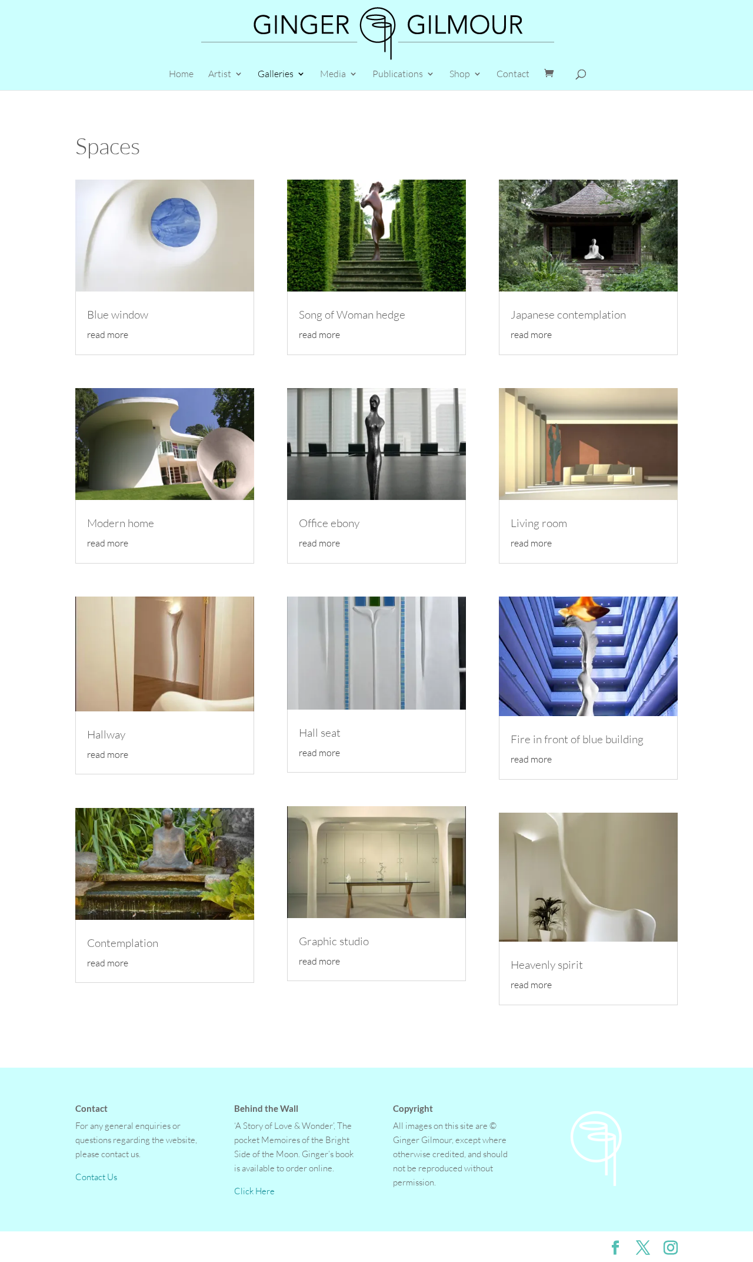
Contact (513, 74)
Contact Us (96, 1176)
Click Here (254, 1191)
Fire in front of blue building (577, 739)
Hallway (106, 734)
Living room (539, 523)
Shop (459, 74)
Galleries (276, 74)
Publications (397, 74)
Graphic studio (334, 941)
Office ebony (329, 523)
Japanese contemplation (568, 314)
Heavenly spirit (547, 965)
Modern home (120, 523)
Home (181, 74)
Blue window (117, 314)
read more (107, 334)
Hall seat (320, 733)
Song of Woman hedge (352, 314)
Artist (219, 74)
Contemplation (122, 943)
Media (333, 74)
